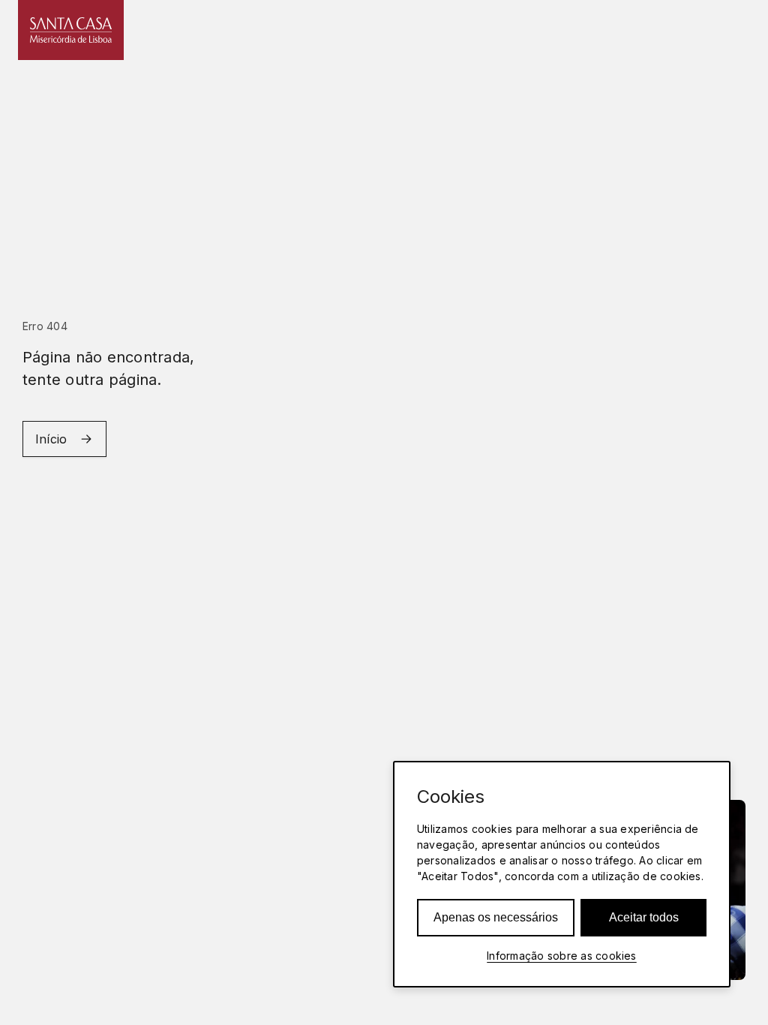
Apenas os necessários (496, 917)
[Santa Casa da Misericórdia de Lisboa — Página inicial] (71, 30)
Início (51, 438)
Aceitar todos (644, 917)
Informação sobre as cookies (561, 955)
